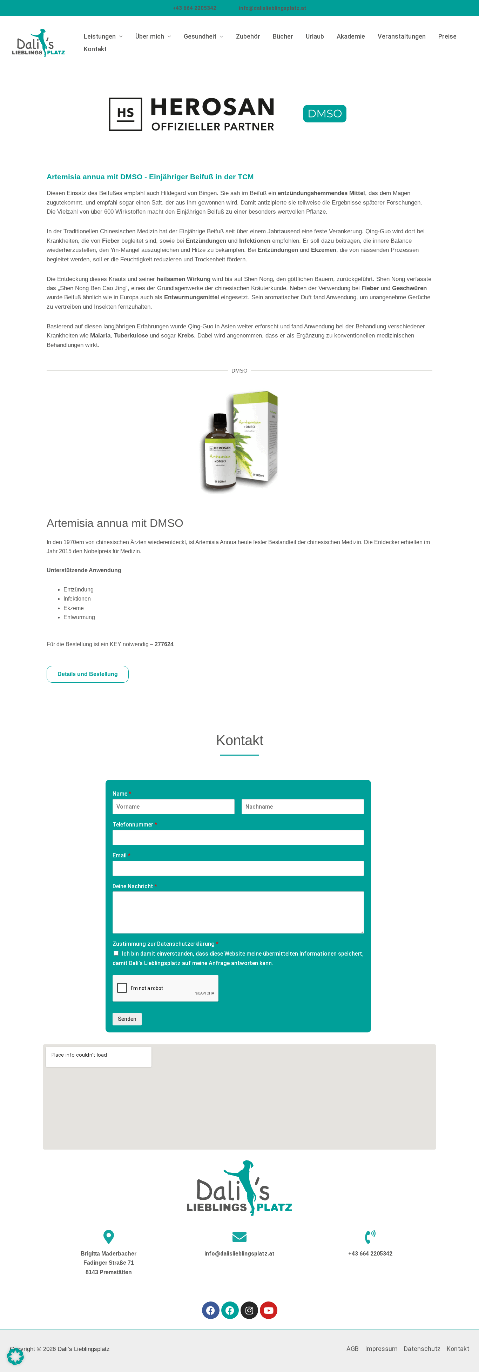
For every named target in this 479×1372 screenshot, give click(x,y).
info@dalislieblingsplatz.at (239, 1253)
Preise (447, 36)
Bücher (283, 36)
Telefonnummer (135, 824)
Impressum (381, 1348)
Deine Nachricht (135, 886)
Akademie (351, 36)
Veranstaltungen (402, 36)
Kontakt (95, 49)
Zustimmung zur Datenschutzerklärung (165, 944)
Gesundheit (200, 36)
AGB (352, 1348)
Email (121, 855)
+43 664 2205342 (205, 8)
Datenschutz (422, 1348)
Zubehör (248, 36)
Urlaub (315, 36)
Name (122, 793)
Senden (127, 1019)
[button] (15, 1356)
